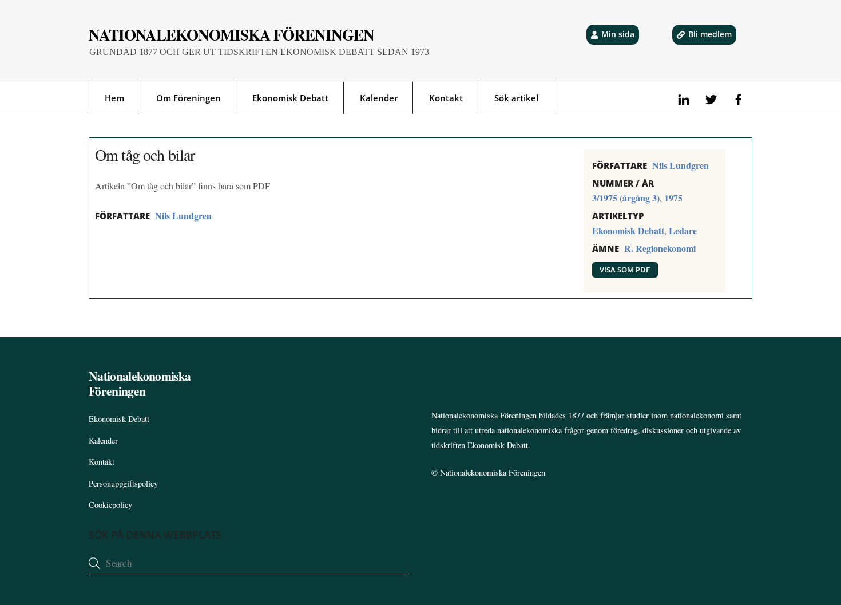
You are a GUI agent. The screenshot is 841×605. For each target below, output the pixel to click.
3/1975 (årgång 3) (626, 197)
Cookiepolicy (110, 504)
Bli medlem (710, 34)
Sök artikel (516, 98)
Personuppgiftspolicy (123, 483)
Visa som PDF (625, 269)
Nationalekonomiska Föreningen (492, 472)
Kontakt (446, 98)
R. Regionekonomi (660, 248)
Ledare (683, 230)
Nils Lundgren (183, 215)
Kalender (379, 98)
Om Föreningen (188, 98)
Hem (114, 98)
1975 (673, 197)
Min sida (617, 34)
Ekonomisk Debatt (290, 98)
